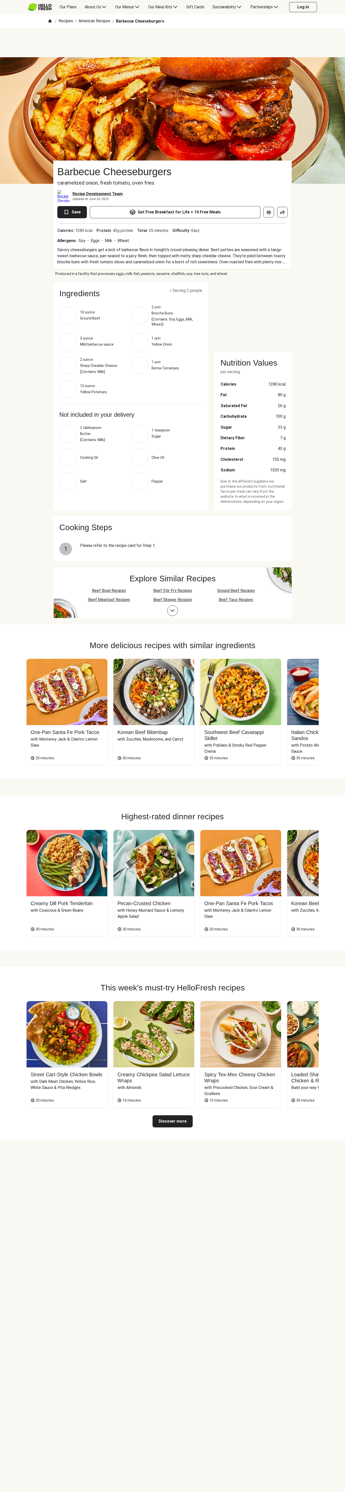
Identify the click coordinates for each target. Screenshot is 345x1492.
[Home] (50, 21)
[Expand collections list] (172, 610)
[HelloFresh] (40, 7)
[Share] (282, 212)
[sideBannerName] (253, 314)
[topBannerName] (172, 42)
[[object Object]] (268, 212)
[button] (130, 293)
